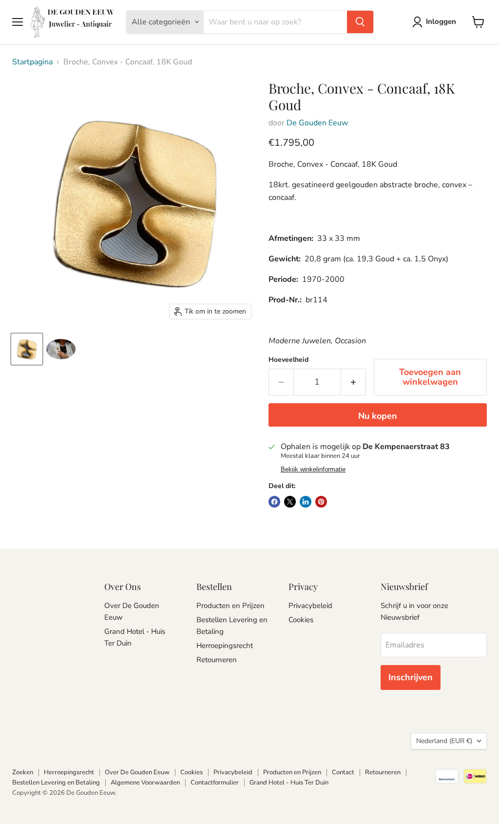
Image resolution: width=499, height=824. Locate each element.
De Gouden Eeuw (317, 123)
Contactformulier (215, 782)
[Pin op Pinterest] (321, 502)
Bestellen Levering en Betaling (56, 782)
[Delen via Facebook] (274, 502)
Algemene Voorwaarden (145, 782)
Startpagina (32, 62)
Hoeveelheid (288, 360)
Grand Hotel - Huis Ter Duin (289, 782)
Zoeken (22, 772)
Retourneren (216, 660)
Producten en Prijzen (230, 605)
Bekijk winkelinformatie (313, 469)
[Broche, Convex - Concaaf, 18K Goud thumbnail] (26, 349)
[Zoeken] (360, 22)
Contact (343, 772)
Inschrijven (410, 677)
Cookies (300, 620)
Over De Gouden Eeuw (137, 772)
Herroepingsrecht (224, 645)
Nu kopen (377, 416)
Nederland (444, 741)
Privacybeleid (310, 605)
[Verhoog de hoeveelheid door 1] (353, 382)
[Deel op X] (290, 502)
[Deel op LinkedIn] (305, 502)
